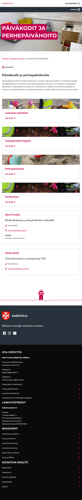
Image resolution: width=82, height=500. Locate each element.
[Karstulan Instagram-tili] (9, 333)
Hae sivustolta (71, 3)
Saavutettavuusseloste (10, 393)
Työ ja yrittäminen (9, 438)
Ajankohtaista (7, 482)
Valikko (74, 9)
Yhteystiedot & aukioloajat (12, 384)
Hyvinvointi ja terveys (10, 443)
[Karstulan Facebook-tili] (4, 333)
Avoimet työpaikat (9, 477)
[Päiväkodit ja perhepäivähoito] (7, 3)
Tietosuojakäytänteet (10, 389)
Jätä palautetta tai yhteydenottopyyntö (17, 398)
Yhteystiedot (7, 467)
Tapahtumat (6, 472)
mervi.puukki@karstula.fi (17, 230)
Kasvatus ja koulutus (17, 58)
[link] (7, 67)
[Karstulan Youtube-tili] (14, 333)
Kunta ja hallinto (8, 457)
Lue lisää (9, 118)
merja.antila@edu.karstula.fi (18, 269)
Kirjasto (5, 486)
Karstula (5, 58)
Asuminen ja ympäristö (10, 434)
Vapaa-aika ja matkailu (10, 453)
